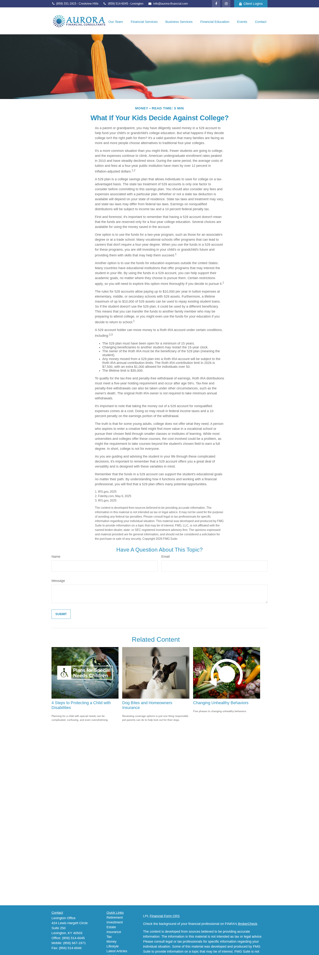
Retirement (115, 917)
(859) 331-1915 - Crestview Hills (76, 3)
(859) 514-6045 (118, 3)
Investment (115, 922)
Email (165, 556)
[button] (115, 22)
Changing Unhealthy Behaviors (220, 702)
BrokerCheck (247, 924)
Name (56, 556)
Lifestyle (113, 946)
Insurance (114, 932)
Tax (109, 937)
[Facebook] (216, 3)
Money (111, 941)
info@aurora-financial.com (170, 3)
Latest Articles (117, 951)
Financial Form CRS (165, 916)
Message (58, 581)
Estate (111, 927)
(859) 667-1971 (74, 943)
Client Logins (253, 4)
